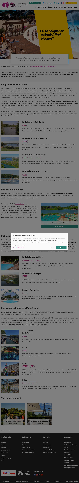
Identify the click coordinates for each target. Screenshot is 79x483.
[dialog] (39, 241)
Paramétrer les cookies (18, 247)
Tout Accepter (61, 247)
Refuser (52, 247)
